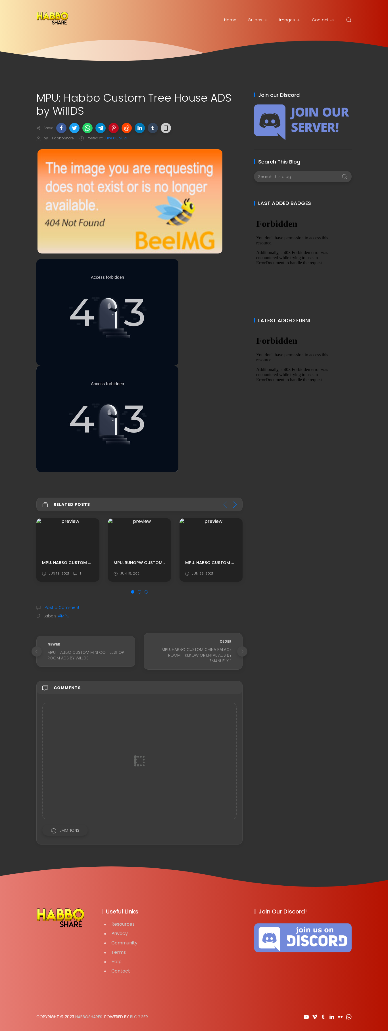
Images (287, 20)
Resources (123, 924)
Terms (118, 952)
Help (116, 961)
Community (124, 943)
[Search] (349, 19)
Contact (120, 971)
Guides (255, 20)
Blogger (139, 1017)
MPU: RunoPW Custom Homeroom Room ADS (163, 562)
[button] (61, 128)
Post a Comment (61, 607)
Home (230, 20)
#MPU (63, 616)
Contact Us (323, 20)
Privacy (119, 933)
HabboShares (88, 1017)
